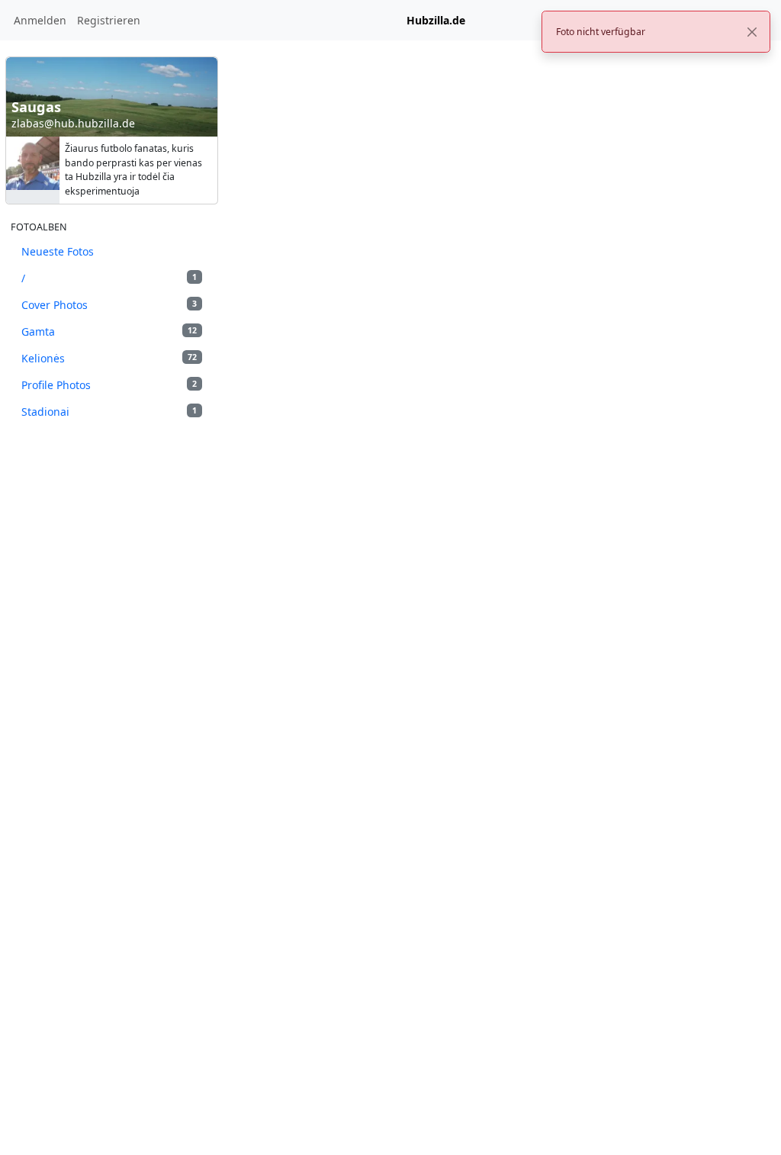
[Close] (752, 32)
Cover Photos (109, 305)
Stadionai (109, 411)
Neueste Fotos (57, 251)
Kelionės (109, 358)
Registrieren (108, 20)
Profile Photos (109, 385)
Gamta (109, 331)
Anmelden (40, 20)
